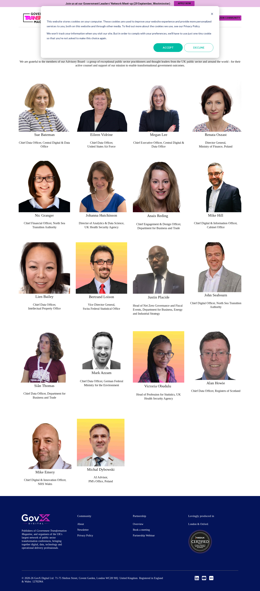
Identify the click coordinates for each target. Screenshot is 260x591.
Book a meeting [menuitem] (141, 529)
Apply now (184, 3)
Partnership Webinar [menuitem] (144, 535)
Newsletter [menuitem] (83, 529)
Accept (168, 47)
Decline (198, 47)
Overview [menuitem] (138, 524)
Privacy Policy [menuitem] (85, 535)
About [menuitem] (80, 524)
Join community (229, 18)
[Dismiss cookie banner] (212, 14)
